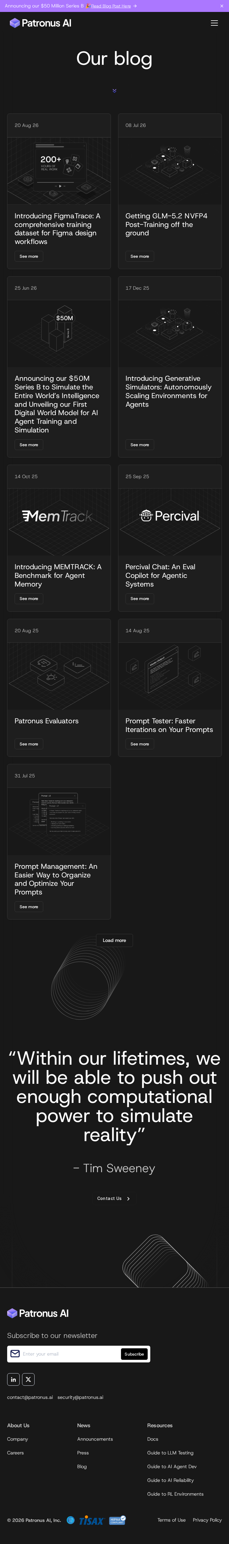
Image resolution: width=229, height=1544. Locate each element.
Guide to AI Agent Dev (172, 1466)
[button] (213, 23)
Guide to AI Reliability (170, 1480)
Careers (15, 1453)
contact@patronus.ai (30, 1397)
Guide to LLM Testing (170, 1453)
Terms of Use (171, 1520)
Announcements (95, 1439)
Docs (152, 1439)
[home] (40, 23)
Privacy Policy (207, 1520)
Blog (82, 1466)
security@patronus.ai (80, 1397)
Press (83, 1453)
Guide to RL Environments (175, 1494)
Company (17, 1439)
